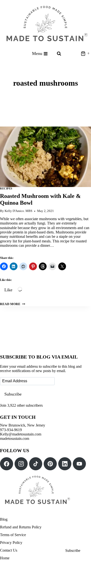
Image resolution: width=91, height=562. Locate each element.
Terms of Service (13, 535)
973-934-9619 (11, 430)
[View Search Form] (59, 53)
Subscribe (13, 394)
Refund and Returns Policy (20, 527)
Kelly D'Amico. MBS (18, 211)
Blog (4, 519)
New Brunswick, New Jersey (22, 425)
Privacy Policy (11, 542)
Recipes (6, 188)
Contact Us (8, 550)
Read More (12, 304)
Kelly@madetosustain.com (20, 434)
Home (4, 558)
